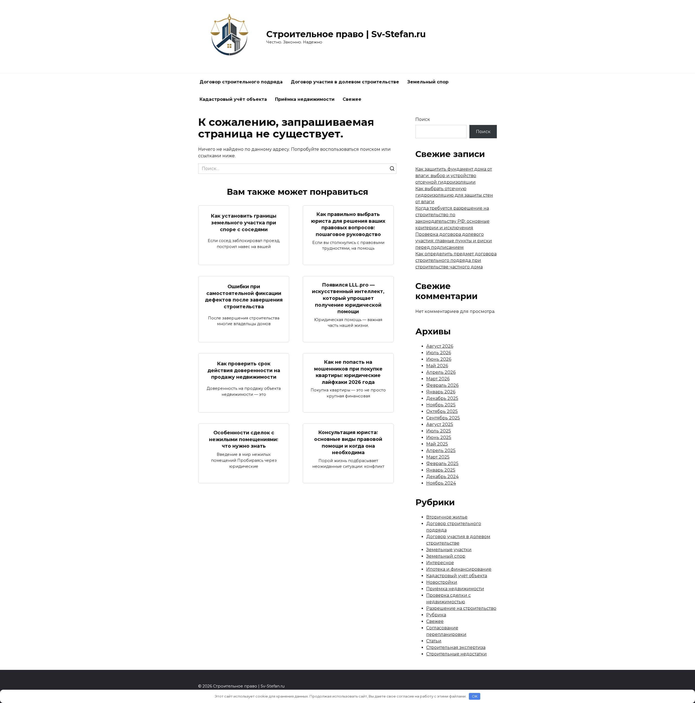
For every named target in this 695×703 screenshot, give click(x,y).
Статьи (433, 641)
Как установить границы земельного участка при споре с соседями (243, 222)
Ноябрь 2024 (441, 483)
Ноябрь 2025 (441, 404)
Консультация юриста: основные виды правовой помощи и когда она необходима (348, 442)
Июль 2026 (438, 352)
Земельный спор (427, 81)
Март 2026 (438, 378)
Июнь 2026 (438, 359)
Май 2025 (437, 444)
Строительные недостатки (456, 654)
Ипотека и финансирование (458, 569)
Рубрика (436, 614)
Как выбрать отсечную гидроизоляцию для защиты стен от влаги (454, 195)
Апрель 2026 (441, 372)
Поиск (422, 119)
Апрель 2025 (441, 450)
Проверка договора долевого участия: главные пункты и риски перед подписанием (453, 241)
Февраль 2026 (442, 385)
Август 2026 (439, 346)
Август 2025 (439, 424)
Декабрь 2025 (442, 398)
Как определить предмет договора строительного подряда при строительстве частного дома (456, 260)
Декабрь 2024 (442, 476)
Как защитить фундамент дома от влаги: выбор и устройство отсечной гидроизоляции (453, 176)
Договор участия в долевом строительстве (345, 81)
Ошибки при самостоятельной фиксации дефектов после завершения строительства (244, 296)
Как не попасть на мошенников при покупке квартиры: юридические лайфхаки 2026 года (348, 372)
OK (475, 696)
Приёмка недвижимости (304, 99)
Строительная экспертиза (455, 647)
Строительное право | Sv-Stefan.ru (346, 34)
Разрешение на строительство (461, 608)
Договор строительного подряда (241, 81)
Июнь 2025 (438, 437)
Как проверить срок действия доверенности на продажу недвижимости (243, 370)
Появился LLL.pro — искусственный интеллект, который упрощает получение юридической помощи (348, 298)
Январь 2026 (440, 391)
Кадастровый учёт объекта (233, 99)
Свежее (352, 99)
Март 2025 (438, 457)
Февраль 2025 (442, 463)
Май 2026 (437, 365)
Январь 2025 (440, 470)
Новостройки (441, 582)
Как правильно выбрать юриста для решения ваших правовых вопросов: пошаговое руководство (348, 224)
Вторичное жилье (446, 517)
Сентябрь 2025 (443, 417)
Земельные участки (449, 549)
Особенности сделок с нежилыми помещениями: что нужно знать (243, 439)
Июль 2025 (438, 431)
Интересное (440, 562)
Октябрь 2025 (442, 411)
